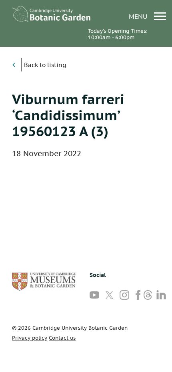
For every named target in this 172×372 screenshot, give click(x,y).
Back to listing (45, 65)
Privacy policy (29, 337)
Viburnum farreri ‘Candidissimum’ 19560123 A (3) (68, 115)
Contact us (62, 337)
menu (139, 16)
